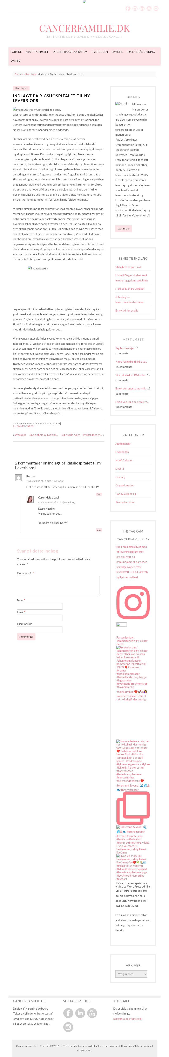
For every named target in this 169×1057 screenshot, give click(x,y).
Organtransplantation (70, 51)
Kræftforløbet (37, 51)
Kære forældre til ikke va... (131, 361)
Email (156, 8)
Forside (16, 51)
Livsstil (117, 51)
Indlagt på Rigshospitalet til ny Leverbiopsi (51, 98)
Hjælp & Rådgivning (141, 51)
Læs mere (123, 228)
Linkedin (142, 8)
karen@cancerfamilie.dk (127, 1018)
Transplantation (125, 502)
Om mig (16, 60)
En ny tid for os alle (126, 310)
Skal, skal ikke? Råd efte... (130, 375)
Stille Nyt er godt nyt (128, 267)
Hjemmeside (24, 623)
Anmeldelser (122, 443)
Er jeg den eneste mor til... (131, 388)
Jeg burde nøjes (125, 348)
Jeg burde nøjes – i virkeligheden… (81, 434)
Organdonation (124, 485)
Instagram (135, 8)
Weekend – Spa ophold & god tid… (36, 434)
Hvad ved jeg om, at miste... (132, 401)
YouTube (149, 8)
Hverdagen (100, 51)
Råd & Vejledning (125, 493)
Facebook (128, 8)
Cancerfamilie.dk (84, 27)
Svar (99, 494)
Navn (21, 600)
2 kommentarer (23, 426)
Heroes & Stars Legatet (129, 288)
